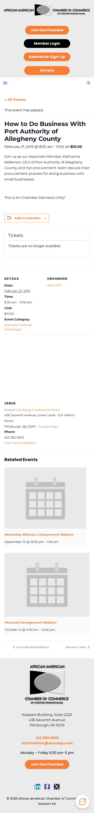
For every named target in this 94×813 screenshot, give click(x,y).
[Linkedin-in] (37, 786)
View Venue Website (19, 443)
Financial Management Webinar (31, 622)
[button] (5, 83)
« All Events (15, 100)
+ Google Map (46, 426)
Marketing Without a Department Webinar (39, 535)
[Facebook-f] (47, 786)
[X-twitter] (56, 786)
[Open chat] (83, 802)
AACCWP (54, 285)
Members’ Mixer (76, 647)
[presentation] (45, 498)
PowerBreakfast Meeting (32, 647)
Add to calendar (27, 218)
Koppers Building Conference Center (32, 410)
